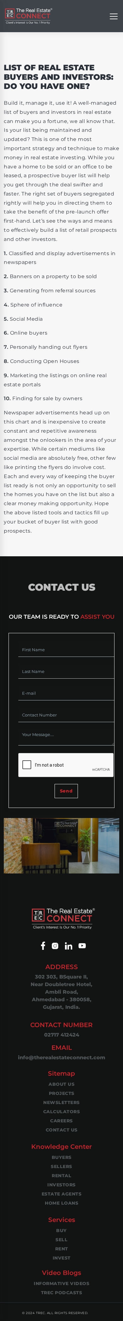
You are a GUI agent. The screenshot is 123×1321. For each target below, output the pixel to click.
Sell (61, 1239)
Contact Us (62, 1130)
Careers (61, 1121)
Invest (62, 1258)
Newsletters (61, 1102)
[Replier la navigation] (113, 16)
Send (66, 791)
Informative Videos (61, 1283)
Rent (61, 1249)
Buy (61, 1230)
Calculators (61, 1111)
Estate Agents (62, 1194)
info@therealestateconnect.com (61, 1058)
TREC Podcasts (61, 1292)
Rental (61, 1175)
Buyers (62, 1157)
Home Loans (61, 1203)
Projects (61, 1093)
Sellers (61, 1166)
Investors (61, 1185)
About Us (61, 1084)
